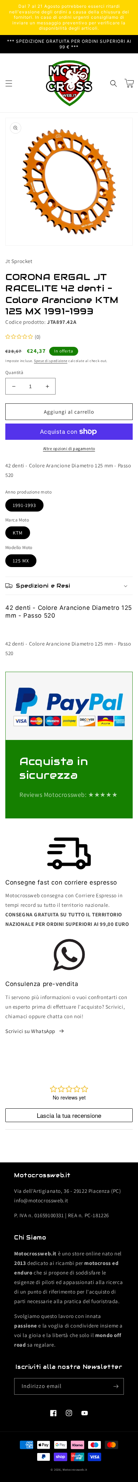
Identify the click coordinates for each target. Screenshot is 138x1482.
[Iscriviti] (115, 1386)
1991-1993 (24, 505)
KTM (18, 533)
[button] (9, 83)
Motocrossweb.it (75, 1469)
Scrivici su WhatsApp (30, 1031)
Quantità (14, 372)
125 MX (21, 561)
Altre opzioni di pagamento (69, 448)
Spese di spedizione (50, 360)
